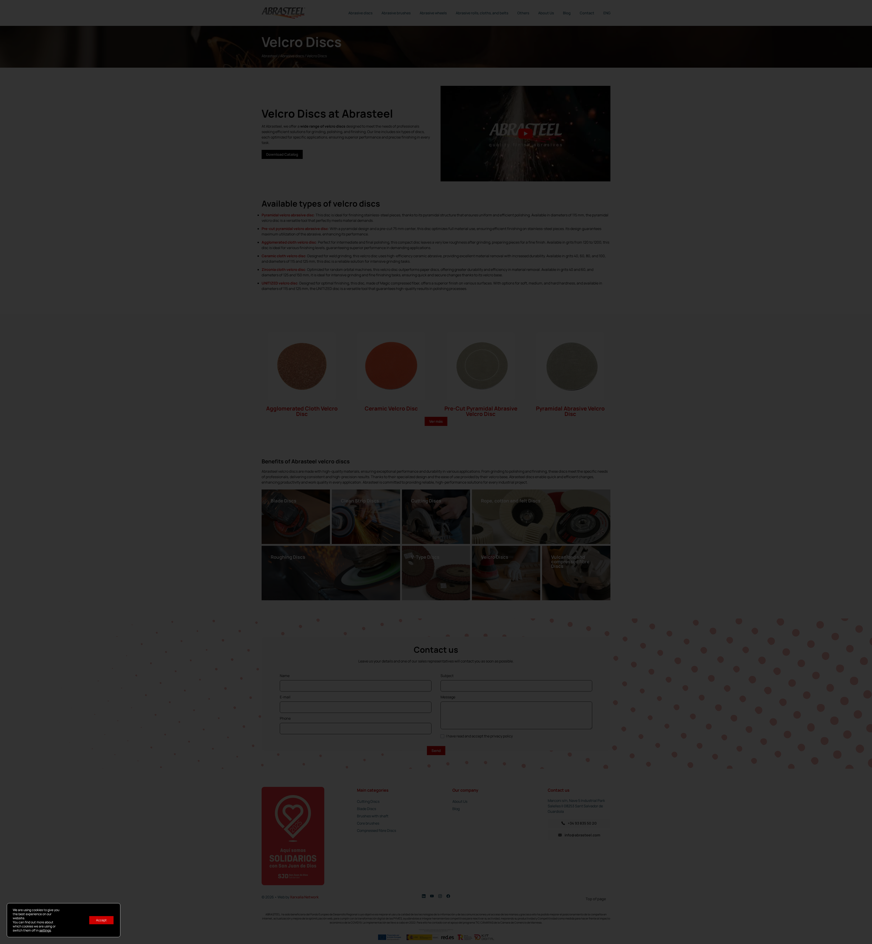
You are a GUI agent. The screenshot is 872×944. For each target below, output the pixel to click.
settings (45, 930)
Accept (101, 920)
